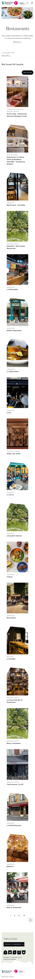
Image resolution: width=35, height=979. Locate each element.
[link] (24, 915)
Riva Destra (11, 618)
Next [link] (30, 920)
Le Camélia (11, 659)
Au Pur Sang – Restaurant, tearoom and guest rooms (17, 115)
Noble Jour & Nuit (13, 454)
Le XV (9, 413)
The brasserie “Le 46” (15, 784)
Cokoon (10, 577)
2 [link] (15, 916)
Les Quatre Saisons (14, 536)
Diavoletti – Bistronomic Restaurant (16, 247)
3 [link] (19, 916)
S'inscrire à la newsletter (13, 944)
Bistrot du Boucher (14, 908)
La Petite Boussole (14, 825)
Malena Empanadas (14, 331)
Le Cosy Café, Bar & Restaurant (14, 701)
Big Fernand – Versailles (16, 205)
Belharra (10, 866)
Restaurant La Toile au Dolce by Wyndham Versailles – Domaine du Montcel (16, 160)
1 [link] (10, 916)
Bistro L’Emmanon (14, 743)
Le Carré (10, 495)
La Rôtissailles (12, 289)
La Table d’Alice (13, 372)
